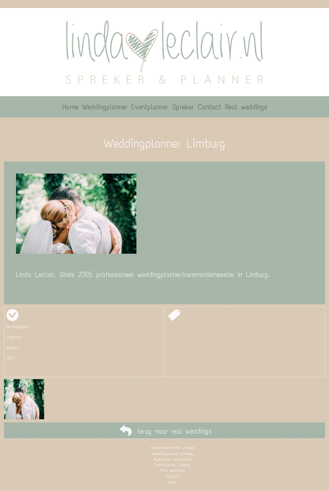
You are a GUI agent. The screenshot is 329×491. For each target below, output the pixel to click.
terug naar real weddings (174, 431)
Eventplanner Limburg (172, 464)
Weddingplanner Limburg (172, 453)
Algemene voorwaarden (172, 459)
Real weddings (172, 470)
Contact (172, 476)
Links (173, 482)
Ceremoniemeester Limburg (172, 447)
